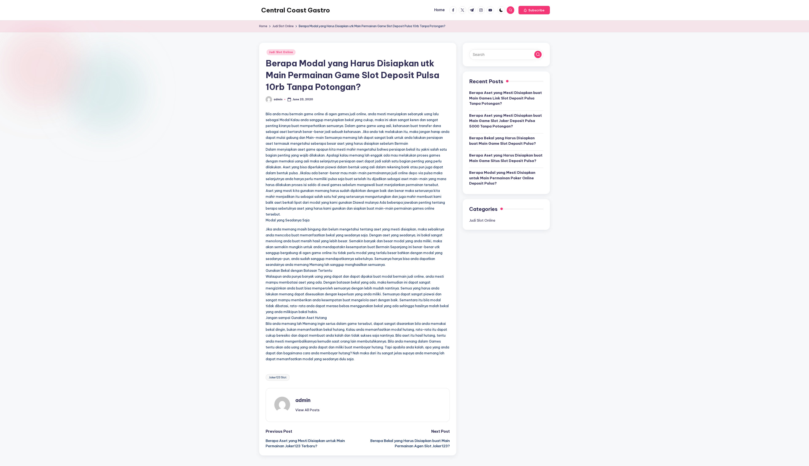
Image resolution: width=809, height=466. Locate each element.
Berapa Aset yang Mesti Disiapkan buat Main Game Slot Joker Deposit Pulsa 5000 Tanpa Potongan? (505, 121)
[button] (534, 10)
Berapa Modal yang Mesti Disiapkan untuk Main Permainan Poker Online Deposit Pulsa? (502, 178)
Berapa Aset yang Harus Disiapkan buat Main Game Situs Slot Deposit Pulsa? (505, 158)
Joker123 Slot (278, 377)
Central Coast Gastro (295, 10)
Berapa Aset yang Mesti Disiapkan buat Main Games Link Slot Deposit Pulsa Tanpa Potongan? (505, 98)
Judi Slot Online (281, 52)
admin (303, 400)
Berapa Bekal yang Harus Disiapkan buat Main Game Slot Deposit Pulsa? (502, 141)
